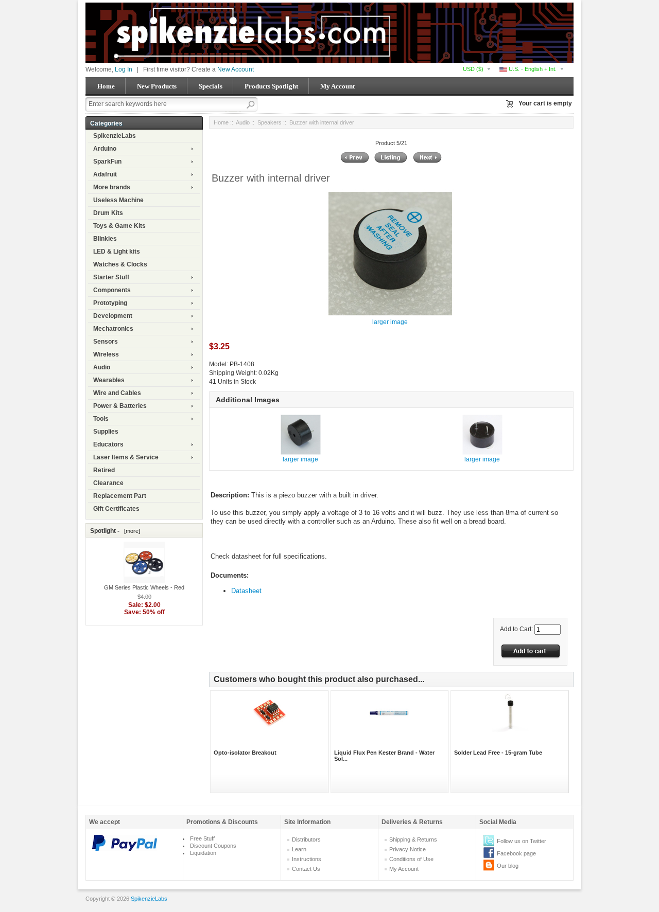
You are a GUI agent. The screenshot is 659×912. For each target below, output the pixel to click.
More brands (111, 187)
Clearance (108, 483)
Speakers (269, 122)
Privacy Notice (407, 849)
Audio (101, 367)
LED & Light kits (116, 251)
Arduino (104, 148)
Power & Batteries (120, 405)
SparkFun (107, 161)
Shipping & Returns (413, 839)
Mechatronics (113, 328)
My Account (337, 86)
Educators (108, 444)
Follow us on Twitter (521, 841)
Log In (123, 69)
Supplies (105, 431)
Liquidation (203, 853)
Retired (104, 470)
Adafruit (105, 174)
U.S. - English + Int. (532, 69)
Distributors (306, 839)
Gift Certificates (116, 508)
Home (106, 86)
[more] (130, 531)
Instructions (306, 859)
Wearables (109, 380)
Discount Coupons (213, 846)
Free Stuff (202, 838)
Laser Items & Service (126, 457)
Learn (299, 849)
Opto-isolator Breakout (245, 752)
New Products (157, 86)
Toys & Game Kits (119, 225)
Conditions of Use (411, 859)
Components (112, 290)
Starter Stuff (111, 277)
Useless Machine (118, 200)
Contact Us (306, 869)
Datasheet (246, 591)
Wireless (106, 354)
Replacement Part (119, 495)
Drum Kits (108, 213)
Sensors (105, 341)
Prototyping (110, 303)
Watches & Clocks (120, 264)
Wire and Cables (117, 393)
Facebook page (516, 853)
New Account (235, 69)
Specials (210, 86)
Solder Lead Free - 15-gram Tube (498, 752)
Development (112, 315)
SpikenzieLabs (114, 135)
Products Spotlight (271, 86)
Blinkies (105, 238)
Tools (101, 418)
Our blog (507, 866)
